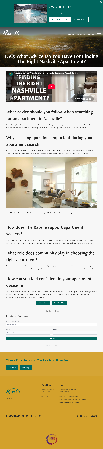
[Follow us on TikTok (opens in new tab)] (35, 416)
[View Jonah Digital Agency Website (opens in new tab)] (93, 416)
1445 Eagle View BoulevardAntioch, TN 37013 (47, 390)
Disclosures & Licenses (73, 396)
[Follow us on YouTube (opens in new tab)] (23, 416)
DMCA (82, 396)
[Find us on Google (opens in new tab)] (44, 416)
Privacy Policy (62, 396)
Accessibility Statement (65, 399)
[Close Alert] (101, 2)
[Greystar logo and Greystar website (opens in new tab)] (13, 415)
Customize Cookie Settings (79, 399)
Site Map (77, 402)
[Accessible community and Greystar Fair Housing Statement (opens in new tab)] (84, 416)
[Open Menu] (99, 34)
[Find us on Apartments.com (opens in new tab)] (40, 416)
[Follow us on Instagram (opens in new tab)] (27, 416)
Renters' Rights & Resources (66, 402)
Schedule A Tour (43, 303)
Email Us (43, 399)
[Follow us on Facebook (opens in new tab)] (31, 416)
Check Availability (59, 303)
